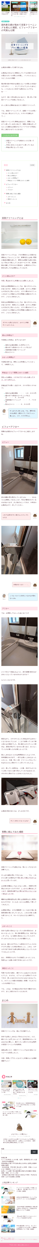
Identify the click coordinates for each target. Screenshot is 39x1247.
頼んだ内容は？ (12, 175)
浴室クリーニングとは (13, 170)
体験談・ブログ (5, 21)
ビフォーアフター (12, 184)
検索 (2, 1149)
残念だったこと (12, 199)
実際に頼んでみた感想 (13, 193)
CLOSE (32, 165)
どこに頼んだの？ (13, 173)
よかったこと (12, 196)
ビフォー (10, 187)
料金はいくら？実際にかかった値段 (18, 180)
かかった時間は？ (13, 178)
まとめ (8, 203)
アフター (10, 190)
